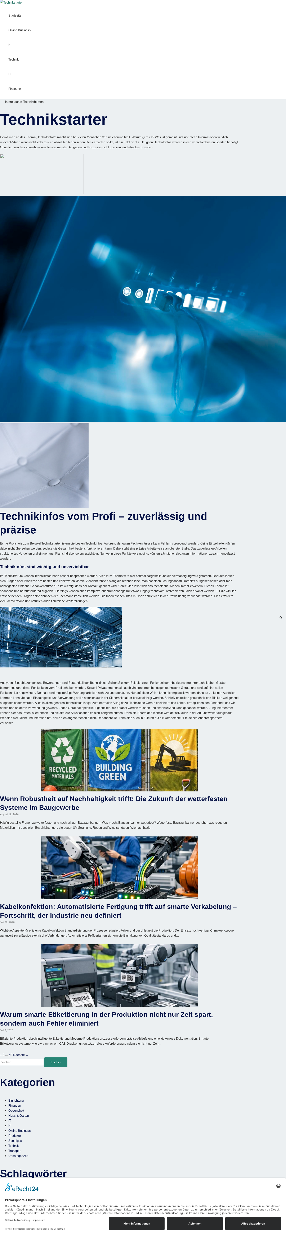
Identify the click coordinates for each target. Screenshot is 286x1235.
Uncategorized (18, 1156)
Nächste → (21, 1055)
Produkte (14, 1135)
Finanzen (14, 88)
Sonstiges (15, 1140)
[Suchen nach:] (22, 1062)
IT (9, 74)
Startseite (14, 15)
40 (10, 1055)
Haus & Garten (18, 1115)
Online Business (19, 30)
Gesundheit (16, 1110)
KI (9, 44)
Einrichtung (16, 1100)
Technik (13, 59)
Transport (14, 1150)
